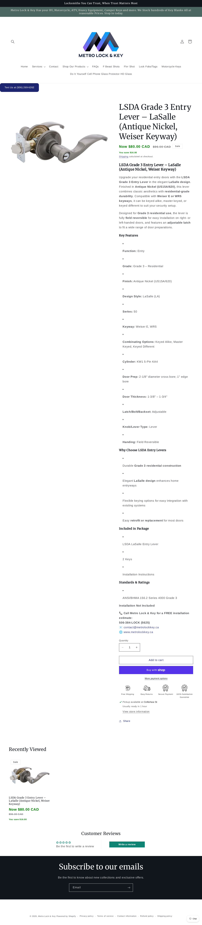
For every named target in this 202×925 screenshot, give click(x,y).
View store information (136, 711)
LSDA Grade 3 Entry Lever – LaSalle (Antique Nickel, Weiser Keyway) (29, 801)
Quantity (123, 640)
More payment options (156, 678)
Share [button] (126, 721)
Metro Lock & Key (47, 916)
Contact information (126, 916)
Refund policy (147, 916)
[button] (13, 42)
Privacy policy (87, 916)
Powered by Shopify (66, 916)
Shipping (123, 156)
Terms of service (105, 916)
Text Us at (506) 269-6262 (19, 87)
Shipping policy (164, 916)
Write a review (126, 844)
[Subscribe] (129, 887)
